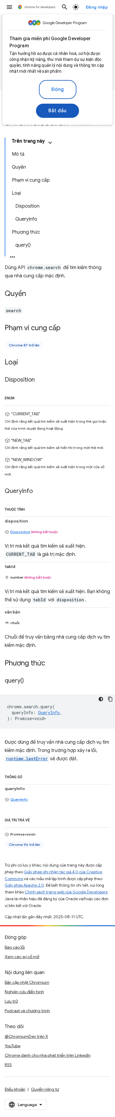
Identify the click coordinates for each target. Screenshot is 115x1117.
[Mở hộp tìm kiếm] (64, 7)
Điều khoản (15, 1089)
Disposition (20, 532)
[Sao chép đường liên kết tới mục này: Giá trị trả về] (36, 819)
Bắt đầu (57, 111)
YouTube (12, 1045)
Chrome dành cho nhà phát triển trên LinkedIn (48, 1055)
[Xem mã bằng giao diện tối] (101, 699)
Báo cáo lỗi (15, 947)
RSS (8, 1064)
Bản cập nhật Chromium (27, 982)
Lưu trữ (11, 1001)
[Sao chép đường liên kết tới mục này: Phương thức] (51, 663)
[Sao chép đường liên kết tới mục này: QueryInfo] (39, 491)
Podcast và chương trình (27, 1010)
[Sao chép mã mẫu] (110, 699)
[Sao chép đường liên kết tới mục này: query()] (30, 681)
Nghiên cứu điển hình (24, 991)
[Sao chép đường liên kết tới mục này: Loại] (24, 362)
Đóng (57, 89)
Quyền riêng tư (45, 1089)
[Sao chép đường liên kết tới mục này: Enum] (20, 396)
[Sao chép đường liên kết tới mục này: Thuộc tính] (31, 508)
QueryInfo (19, 799)
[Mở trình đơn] (9, 7)
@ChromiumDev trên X (26, 1036)
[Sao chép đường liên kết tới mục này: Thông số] (28, 775)
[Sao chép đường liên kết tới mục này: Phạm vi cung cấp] (66, 328)
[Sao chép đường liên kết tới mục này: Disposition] (41, 380)
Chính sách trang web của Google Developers (66, 892)
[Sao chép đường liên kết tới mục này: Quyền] (32, 294)
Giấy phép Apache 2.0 (24, 885)
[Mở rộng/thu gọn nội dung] (50, 142)
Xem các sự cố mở (22, 956)
